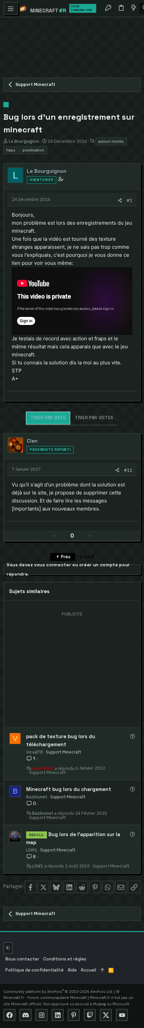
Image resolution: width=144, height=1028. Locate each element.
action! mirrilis (111, 141)
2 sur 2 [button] (87, 557)
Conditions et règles (64, 959)
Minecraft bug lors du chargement (68, 789)
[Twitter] (106, 1015)
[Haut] (102, 970)
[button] (10, 8)
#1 (129, 200)
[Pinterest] (74, 1015)
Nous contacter (22, 959)
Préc (65, 557)
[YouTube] (122, 1015)
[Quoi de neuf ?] (133, 8)
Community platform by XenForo (58, 991)
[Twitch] (90, 1015)
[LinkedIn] (58, 1015)
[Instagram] (41, 1015)
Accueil (88, 970)
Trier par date (48, 418)
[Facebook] (9, 1015)
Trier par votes (94, 418)
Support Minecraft (63, 752)
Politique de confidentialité (34, 970)
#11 (128, 470)
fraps (10, 149)
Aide (72, 970)
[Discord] (25, 1015)
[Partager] (120, 200)
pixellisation (33, 149)
